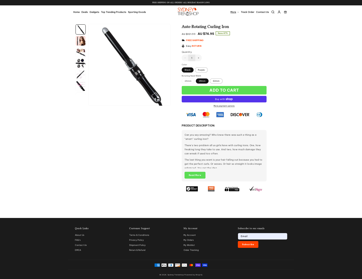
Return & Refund (137, 250)
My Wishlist (189, 245)
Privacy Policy (136, 240)
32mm (216, 81)
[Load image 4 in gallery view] (81, 63)
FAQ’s (78, 240)
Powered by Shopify (193, 275)
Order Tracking (191, 250)
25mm (189, 82)
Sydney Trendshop (176, 275)
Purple (201, 70)
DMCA (78, 250)
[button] (235, 12)
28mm (202, 81)
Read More (195, 175)
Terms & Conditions (139, 235)
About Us (79, 235)
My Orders (189, 240)
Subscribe (248, 244)
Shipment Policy (137, 245)
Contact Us (81, 245)
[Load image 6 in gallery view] (81, 86)
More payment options (224, 106)
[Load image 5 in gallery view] (81, 75)
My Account (190, 235)
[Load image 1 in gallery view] (81, 29)
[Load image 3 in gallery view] (81, 52)
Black (188, 70)
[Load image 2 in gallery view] (81, 41)
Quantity (187, 52)
